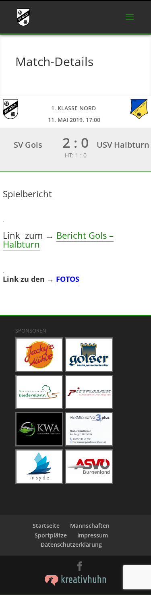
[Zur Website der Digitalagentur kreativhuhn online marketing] (76, 583)
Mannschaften (90, 525)
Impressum (92, 535)
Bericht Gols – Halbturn (58, 239)
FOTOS (67, 279)
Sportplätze (51, 535)
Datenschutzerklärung (71, 544)
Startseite (46, 525)
